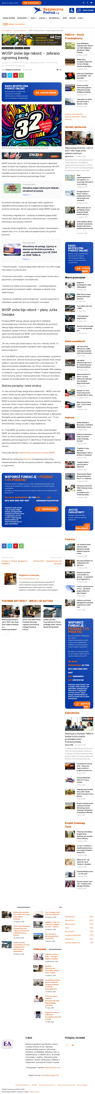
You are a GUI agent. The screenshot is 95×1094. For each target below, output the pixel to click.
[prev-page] (3, 634)
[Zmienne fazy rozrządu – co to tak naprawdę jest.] (70, 328)
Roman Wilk (69, 745)
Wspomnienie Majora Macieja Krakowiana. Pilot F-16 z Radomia (84, 476)
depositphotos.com (53, 1067)
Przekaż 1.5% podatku (16, 24)
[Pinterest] (15, 75)
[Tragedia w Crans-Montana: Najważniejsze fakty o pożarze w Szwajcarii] (70, 450)
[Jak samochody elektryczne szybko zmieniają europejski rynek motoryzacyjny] (70, 348)
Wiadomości (18, 48)
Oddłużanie (81, 528)
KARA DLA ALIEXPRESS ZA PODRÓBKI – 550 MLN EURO (85, 76)
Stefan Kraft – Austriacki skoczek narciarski (48, 562)
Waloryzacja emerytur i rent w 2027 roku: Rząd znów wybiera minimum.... (79, 151)
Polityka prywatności (22, 1085)
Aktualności (22, 18)
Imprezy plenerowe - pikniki (74, 729)
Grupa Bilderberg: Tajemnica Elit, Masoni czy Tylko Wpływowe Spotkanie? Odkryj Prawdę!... (85, 48)
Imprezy (69, 417)
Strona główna (9, 18)
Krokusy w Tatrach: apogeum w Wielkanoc (14, 562)
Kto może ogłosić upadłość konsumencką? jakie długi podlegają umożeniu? (52, 1000)
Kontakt (34, 1085)
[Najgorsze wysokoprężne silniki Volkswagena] (70, 285)
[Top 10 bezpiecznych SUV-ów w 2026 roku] (38, 914)
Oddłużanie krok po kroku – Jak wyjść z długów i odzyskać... (52, 957)
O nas (80, 18)
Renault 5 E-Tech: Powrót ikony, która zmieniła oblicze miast (85, 393)
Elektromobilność (75, 341)
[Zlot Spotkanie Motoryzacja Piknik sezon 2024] (38, 936)
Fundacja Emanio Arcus (47, 1085)
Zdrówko (27, 459)
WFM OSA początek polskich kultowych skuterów (84, 297)
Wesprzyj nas (49, 509)
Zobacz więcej (34, 1092)
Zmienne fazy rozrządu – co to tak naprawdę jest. (85, 328)
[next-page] (7, 634)
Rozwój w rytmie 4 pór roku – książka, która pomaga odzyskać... (84, 884)
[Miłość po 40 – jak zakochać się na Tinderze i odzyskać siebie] (70, 862)
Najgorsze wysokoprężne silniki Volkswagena (84, 285)
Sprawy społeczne (20, 30)
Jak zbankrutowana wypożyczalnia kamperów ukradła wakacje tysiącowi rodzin (84, 549)
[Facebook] (87, 2)
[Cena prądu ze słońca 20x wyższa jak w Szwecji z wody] (70, 101)
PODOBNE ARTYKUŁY (14, 600)
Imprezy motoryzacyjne (74, 114)
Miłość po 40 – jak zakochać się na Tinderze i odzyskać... (84, 862)
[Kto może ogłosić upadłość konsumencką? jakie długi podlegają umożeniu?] (38, 998)
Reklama (72, 18)
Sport (65, 18)
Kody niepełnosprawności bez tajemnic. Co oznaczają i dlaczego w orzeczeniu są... (85, 179)
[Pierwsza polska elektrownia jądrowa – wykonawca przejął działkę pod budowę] (70, 87)
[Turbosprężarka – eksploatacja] (70, 318)
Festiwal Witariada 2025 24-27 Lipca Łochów (83, 780)
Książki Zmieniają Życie (75, 825)
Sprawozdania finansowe (66, 1085)
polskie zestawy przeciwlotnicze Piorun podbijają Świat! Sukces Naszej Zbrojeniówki (21, 947)
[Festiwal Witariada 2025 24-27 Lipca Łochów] (70, 780)
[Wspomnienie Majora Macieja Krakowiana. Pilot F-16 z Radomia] (70, 476)
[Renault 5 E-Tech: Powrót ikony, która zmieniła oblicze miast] (70, 393)
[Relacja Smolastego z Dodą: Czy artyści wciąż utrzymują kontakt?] (70, 436)
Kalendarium (72, 712)
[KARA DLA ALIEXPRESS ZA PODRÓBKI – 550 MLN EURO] (70, 76)
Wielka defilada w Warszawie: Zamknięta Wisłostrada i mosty (85, 425)
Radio (33, 18)
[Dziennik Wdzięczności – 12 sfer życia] (70, 873)
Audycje (42, 18)
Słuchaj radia (48, 93)
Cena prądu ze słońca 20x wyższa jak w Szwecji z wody (84, 102)
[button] (83, 3)
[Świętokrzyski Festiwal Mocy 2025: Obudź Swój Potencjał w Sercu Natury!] (70, 791)
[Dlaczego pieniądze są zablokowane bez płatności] (70, 563)
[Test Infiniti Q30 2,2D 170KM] (70, 308)
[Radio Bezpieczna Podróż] (48, 10)
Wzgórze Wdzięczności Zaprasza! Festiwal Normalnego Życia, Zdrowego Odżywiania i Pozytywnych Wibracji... (85, 808)
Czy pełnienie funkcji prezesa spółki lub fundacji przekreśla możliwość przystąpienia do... (52, 984)
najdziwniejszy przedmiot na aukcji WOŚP (36, 452)
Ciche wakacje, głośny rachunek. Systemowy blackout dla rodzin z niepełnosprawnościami (85, 226)
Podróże (70, 539)
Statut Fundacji (82, 1085)
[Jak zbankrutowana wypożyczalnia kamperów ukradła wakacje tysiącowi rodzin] (70, 546)
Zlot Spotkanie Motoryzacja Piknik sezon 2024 (51, 936)
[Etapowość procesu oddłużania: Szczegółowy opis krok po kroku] (38, 1014)
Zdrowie (26, 48)
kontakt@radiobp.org (50, 1075)
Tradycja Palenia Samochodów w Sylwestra (83, 464)
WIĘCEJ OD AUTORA (41, 600)
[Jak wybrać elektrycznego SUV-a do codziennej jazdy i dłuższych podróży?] (70, 362)
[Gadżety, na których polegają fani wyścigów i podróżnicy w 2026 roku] (70, 602)
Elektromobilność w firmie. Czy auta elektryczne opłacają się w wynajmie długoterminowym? (84, 379)
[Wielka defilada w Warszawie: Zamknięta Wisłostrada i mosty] (70, 425)
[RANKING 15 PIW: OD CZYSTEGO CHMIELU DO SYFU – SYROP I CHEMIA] (38, 924)
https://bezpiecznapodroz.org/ (29, 579)
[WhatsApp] (21, 75)
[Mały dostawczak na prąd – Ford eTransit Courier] (70, 404)
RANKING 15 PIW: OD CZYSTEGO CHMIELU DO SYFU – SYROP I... (52, 924)
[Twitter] (9, 75)
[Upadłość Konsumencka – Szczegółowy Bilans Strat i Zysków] (38, 968)
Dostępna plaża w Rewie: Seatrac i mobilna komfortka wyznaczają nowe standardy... (83, 196)
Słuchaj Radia (33, 3)
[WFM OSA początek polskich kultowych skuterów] (70, 296)
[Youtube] (91, 2)
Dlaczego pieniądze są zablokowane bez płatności (85, 563)
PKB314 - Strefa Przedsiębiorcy (74, 36)
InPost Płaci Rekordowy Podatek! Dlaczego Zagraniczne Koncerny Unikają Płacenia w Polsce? (31, 624)
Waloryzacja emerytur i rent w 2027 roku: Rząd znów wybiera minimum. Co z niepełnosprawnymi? (10, 624)
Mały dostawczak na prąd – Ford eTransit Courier (84, 405)
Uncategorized (27, 616)
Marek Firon (69, 156)
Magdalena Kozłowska (13, 70)
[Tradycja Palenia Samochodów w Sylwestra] (70, 464)
